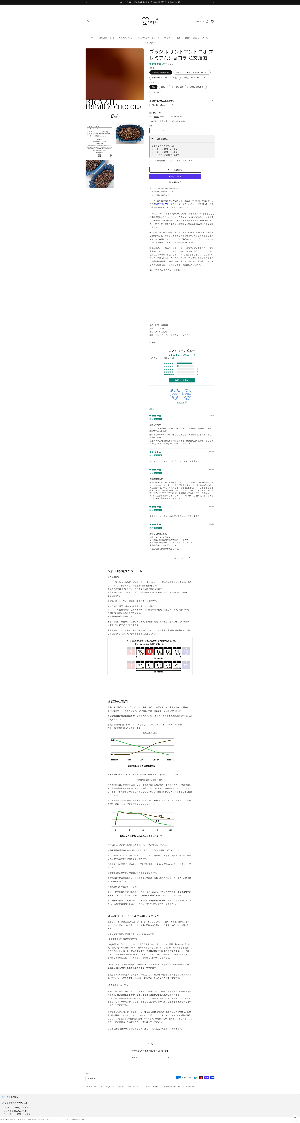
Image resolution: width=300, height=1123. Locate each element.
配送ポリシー (157, 1087)
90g (153, 87)
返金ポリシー (121, 1087)
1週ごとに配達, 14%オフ (17, 1107)
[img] (155, 415)
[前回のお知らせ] (86, 2)
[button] (88, 21)
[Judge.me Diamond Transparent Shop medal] (187, 394)
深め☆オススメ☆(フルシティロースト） (192, 72)
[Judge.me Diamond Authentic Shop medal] (175, 394)
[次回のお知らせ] (213, 2)
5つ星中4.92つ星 (188, 355)
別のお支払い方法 (175, 182)
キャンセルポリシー (189, 1087)
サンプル (156, 92)
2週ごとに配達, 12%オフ (17, 1110)
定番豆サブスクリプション (16, 1102)
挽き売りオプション (164, 203)
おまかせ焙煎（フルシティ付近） (165, 77)
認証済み (180, 402)
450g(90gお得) (177, 87)
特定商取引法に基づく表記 (172, 1087)
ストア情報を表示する (160, 195)
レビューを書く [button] (182, 380)
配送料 (156, 116)
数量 (151, 126)
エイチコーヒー (96, 1087)
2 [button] (178, 557)
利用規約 (147, 1087)
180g (163, 87)
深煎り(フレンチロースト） (195, 77)
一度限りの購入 (11, 1097)
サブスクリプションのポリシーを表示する (65, 1119)
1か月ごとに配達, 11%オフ (18, 1114)
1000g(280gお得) (197, 87)
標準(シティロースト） (161, 72)
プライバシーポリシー (135, 1087)
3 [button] (182, 557)
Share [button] (154, 342)
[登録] (168, 1057)
